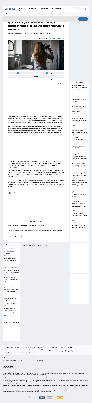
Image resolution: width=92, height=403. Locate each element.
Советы (36, 33)
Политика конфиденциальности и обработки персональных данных (15, 383)
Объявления (22, 358)
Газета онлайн (44, 8)
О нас (21, 357)
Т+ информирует (43, 14)
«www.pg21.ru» (12, 364)
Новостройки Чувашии (65, 14)
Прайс (21, 360)
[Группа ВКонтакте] (22, 73)
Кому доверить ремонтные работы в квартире (19, 236)
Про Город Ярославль (7, 349)
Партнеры (5, 362)
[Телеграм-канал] (50, 73)
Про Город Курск (17, 349)
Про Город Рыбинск (29, 349)
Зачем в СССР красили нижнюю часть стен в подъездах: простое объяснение (27, 225)
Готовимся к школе (21, 14)
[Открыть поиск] (85, 9)
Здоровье (48, 33)
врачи (42, 33)
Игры (19, 10)
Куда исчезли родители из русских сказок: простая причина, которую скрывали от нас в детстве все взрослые (35, 231)
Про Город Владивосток (19, 352)
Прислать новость (75, 9)
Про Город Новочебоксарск (8, 347)
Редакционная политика (7, 358)
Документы (32, 14)
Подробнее (38, 381)
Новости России (27, 33)
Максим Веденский (58, 38)
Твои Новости (17, 347)
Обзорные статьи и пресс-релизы (9, 360)
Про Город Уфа (40, 349)
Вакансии (53, 14)
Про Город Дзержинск (7, 352)
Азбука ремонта (9, 14)
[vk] (9, 193)
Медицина (18, 33)
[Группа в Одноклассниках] (65, 351)
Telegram (4, 357)
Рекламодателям (57, 8)
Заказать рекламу (79, 14)
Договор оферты (40, 358)
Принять (82, 19)
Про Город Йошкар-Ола (30, 347)
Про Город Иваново (53, 347)
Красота (10, 33)
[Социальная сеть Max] (36, 76)
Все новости (21, 8)
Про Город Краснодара (30, 352)
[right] (87, 14)
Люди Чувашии (33, 8)
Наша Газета (40, 347)
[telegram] (14, 193)
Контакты (39, 357)
